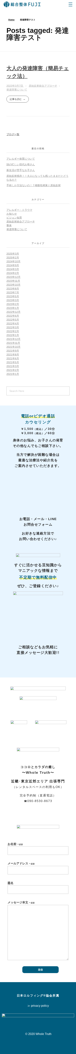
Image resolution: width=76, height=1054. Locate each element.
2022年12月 (13, 311)
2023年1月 (12, 308)
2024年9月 (12, 265)
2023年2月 (12, 304)
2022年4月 (12, 323)
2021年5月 (12, 362)
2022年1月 (12, 335)
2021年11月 (13, 342)
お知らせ (11, 213)
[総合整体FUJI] (22, 4)
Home (11, 19)
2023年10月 (13, 284)
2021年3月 (12, 366)
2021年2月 (12, 370)
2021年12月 (13, 339)
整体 (9, 225)
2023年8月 (12, 288)
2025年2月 (12, 257)
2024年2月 (12, 273)
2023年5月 (12, 296)
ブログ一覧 (12, 134)
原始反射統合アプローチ (43, 85)
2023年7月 (12, 292)
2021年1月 (12, 373)
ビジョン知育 (14, 217)
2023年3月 (12, 300)
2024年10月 (13, 261)
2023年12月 (13, 276)
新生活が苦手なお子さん (20, 170)
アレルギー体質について (20, 158)
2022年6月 (12, 315)
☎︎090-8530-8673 (38, 801)
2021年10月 (13, 346)
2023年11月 (13, 280)
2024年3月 (12, 269)
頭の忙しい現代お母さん (20, 164)
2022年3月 (12, 327)
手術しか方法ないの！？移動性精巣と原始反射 (33, 185)
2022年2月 (12, 331)
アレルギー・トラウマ (19, 209)
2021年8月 (12, 354)
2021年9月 (12, 350)
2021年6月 (12, 358)
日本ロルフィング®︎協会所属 (38, 995)
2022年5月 (12, 319)
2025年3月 (12, 253)
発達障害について (16, 89)
